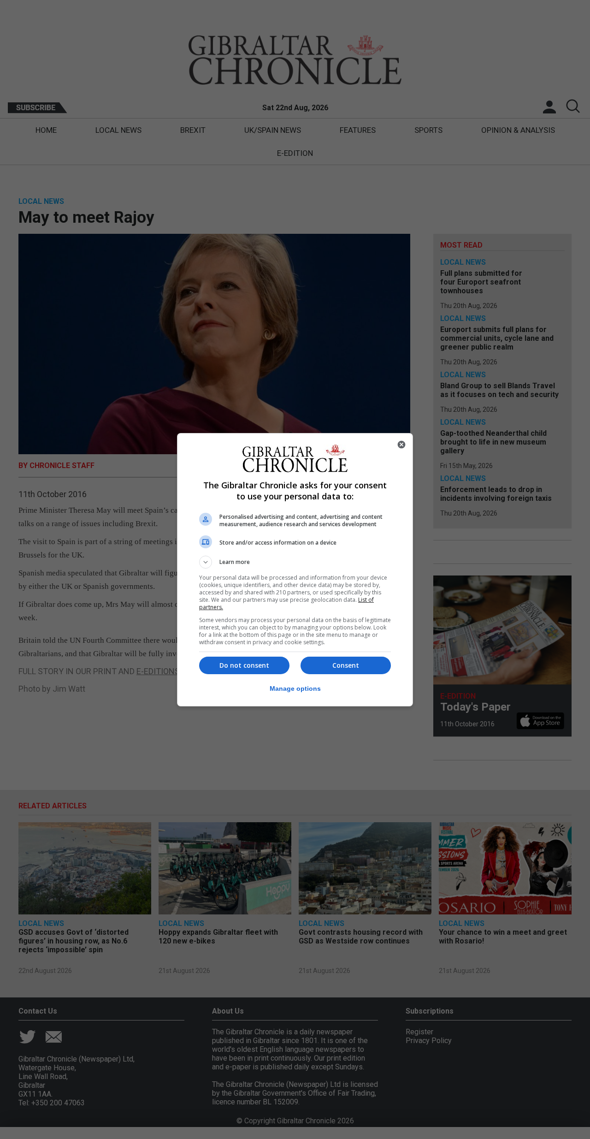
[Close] (401, 444)
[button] (295, 562)
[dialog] (295, 569)
